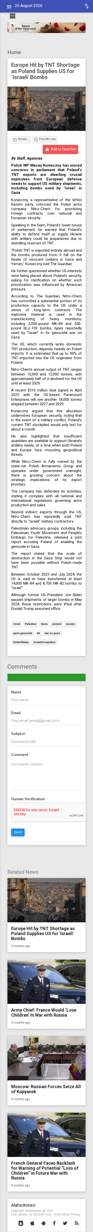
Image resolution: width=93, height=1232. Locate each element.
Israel (16, 624)
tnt (38, 633)
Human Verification (28, 799)
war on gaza (52, 633)
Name (16, 692)
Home (14, 52)
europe (70, 624)
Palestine (30, 624)
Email (16, 713)
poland (56, 624)
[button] (21, 1223)
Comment (19, 754)
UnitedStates (21, 642)
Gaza (44, 624)
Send (18, 832)
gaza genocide (22, 633)
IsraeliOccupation (44, 642)
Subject (18, 733)
